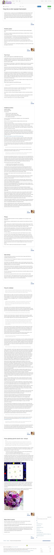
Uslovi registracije (31, 550)
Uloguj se (39, 6)
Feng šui (49, 8)
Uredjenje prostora (40, 527)
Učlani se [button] (49, 6)
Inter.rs (8, 551)
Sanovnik (11, 551)
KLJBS (23, 551)
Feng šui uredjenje (40, 532)
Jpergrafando (28, 551)
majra (28, 49)
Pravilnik (23, 550)
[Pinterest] (49, 1)
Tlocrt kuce (39, 525)
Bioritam (13, 551)
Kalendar (15, 551)
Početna (5, 540)
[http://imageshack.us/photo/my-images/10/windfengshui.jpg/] (18, 136)
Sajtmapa (42, 551)
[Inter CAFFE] (7, 2)
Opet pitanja (39, 530)
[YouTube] (51, 1)
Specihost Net (20, 551)
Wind (32, 23)
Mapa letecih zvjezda (40, 535)
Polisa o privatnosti (26, 550)
